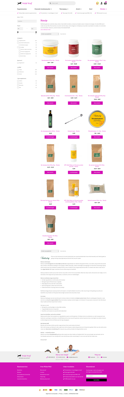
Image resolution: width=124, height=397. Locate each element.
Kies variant (50, 67)
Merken (102, 9)
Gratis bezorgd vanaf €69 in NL (84, 13)
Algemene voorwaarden (52, 393)
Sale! (90, 9)
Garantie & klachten (22, 379)
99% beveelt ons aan (102, 13)
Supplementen (22, 9)
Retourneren (20, 377)
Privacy (61, 393)
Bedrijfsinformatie (44, 374)
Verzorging (63, 9)
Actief (78, 9)
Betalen (19, 372)
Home (18, 17)
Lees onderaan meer (46, 29)
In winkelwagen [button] (50, 137)
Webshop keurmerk (45, 379)
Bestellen (19, 370)
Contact (42, 372)
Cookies (66, 393)
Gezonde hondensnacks (42, 9)
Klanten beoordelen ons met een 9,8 (74, 377)
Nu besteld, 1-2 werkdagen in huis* (49, 13)
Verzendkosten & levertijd (23, 374)
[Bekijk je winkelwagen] (105, 3)
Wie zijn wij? (43, 370)
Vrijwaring (42, 377)
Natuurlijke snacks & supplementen (28, 13)
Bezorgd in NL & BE (67, 13)
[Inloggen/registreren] (101, 3)
